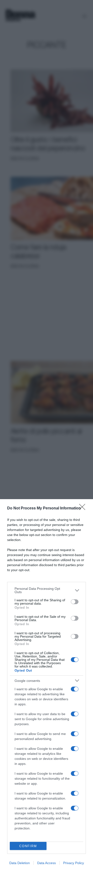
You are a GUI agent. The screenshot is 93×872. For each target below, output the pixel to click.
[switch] (74, 601)
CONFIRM (28, 846)
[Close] (83, 508)
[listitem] (46, 590)
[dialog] (46, 685)
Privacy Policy (73, 863)
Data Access (46, 863)
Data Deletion (19, 863)
